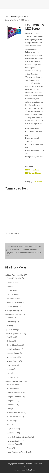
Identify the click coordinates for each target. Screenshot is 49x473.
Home (7, 17)
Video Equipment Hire (19, 17)
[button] (20, 27)
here (33, 470)
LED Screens (37, 182)
